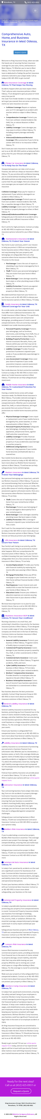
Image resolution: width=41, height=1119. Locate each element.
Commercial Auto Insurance (15, 862)
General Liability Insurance (15, 703)
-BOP (25, 615)
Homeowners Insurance (16, 239)
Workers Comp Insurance (16, 986)
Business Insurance (14, 615)
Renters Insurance (13, 472)
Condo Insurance (12, 304)
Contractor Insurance (12, 785)
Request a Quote (20, 52)
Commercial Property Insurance (17, 900)
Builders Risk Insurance (14, 829)
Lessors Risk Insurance (15, 944)
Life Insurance (11, 540)
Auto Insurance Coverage (15, 82)
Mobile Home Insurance (16, 384)
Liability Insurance (12, 743)
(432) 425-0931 (33, 2)
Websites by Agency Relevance (23, 1114)
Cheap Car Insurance (14, 163)
